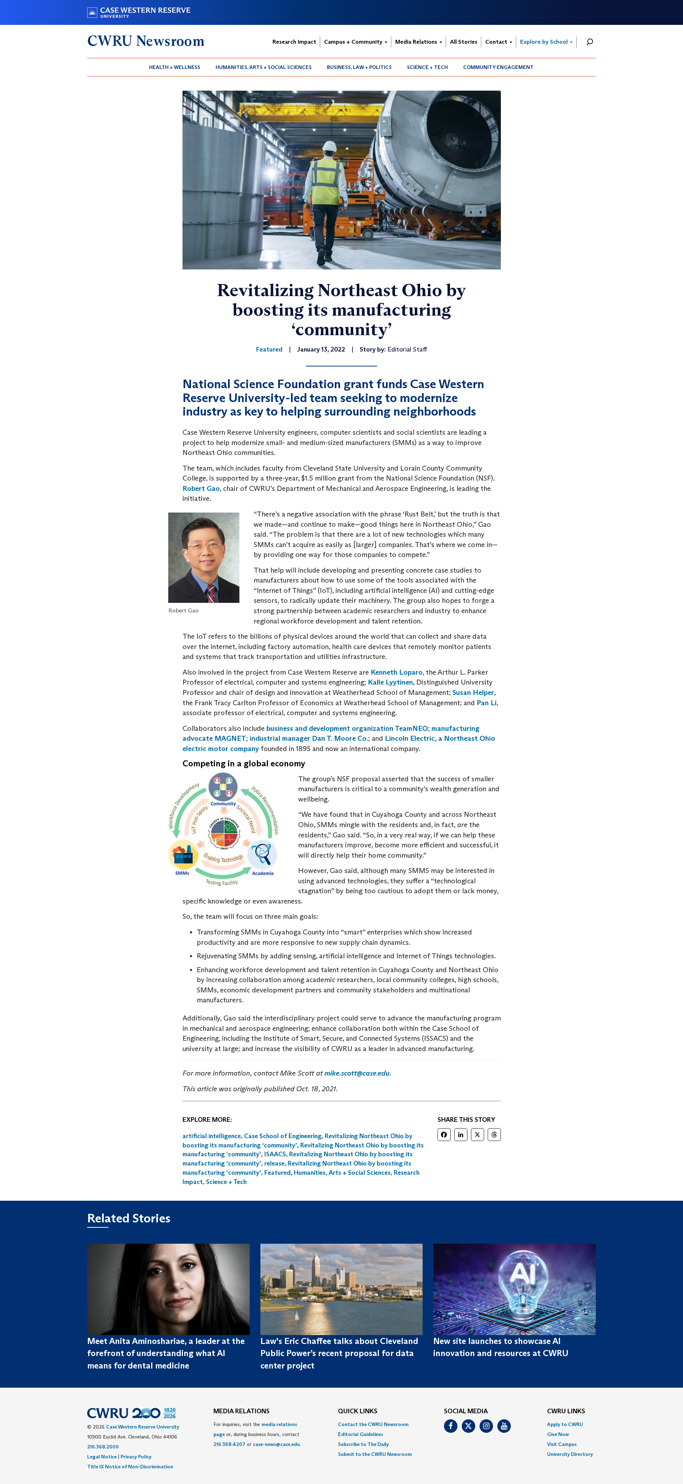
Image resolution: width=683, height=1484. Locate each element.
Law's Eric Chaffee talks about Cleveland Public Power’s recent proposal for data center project (339, 1353)
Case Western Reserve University (142, 1427)
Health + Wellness (174, 67)
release (274, 1163)
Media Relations (417, 41)
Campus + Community (354, 41)
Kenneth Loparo (397, 672)
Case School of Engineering (283, 1136)
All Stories (463, 41)
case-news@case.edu (276, 1444)
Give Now (558, 1434)
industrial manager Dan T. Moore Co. (309, 738)
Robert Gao (201, 488)
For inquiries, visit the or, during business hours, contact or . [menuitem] (257, 1434)
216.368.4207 (229, 1444)
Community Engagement (498, 67)
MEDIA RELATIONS (241, 1411)
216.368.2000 (103, 1446)
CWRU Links (566, 1411)
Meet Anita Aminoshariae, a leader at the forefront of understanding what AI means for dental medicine (166, 1353)
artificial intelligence (211, 1136)
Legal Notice (102, 1456)
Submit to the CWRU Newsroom (375, 1454)
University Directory (570, 1454)
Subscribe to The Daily (363, 1444)
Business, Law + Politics (359, 67)
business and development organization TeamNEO (347, 728)
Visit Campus (562, 1444)
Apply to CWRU (565, 1424)
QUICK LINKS (357, 1411)
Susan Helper (473, 692)
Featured (277, 1173)
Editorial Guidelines (360, 1434)
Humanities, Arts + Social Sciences (264, 67)
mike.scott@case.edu (357, 1073)
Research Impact (294, 41)
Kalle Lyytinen (390, 682)
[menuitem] (175, 67)
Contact (497, 41)
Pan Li (487, 702)
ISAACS (275, 1154)
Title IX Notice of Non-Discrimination (130, 1466)
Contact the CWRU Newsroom (373, 1424)
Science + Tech (427, 67)
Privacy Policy (136, 1456)
